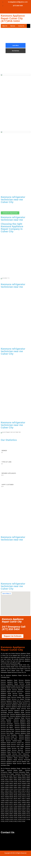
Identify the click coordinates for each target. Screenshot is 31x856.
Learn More (15, 45)
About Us (4, 26)
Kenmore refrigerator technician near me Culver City (13, 200)
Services (12, 26)
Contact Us (21, 26)
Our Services (15, 50)
